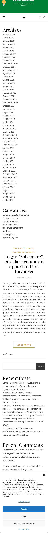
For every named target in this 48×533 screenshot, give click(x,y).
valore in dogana (10, 237)
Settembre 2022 (10, 183)
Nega (24, 516)
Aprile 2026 (8, 47)
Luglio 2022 (8, 190)
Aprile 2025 (8, 86)
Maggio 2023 (9, 157)
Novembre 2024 (10, 102)
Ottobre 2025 (9, 66)
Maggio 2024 (9, 118)
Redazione (8, 354)
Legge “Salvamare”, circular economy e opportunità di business (24, 263)
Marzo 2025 (8, 89)
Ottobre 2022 (9, 180)
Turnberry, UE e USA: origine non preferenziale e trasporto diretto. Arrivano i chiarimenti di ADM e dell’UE (23, 431)
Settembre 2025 (10, 70)
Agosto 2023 (9, 148)
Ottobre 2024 (9, 105)
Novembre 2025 (10, 63)
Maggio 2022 (9, 196)
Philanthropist (9, 449)
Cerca (40, 366)
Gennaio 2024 (9, 131)
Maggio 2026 (9, 44)
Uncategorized (9, 234)
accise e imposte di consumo (16, 214)
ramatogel (7, 466)
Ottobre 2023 (9, 141)
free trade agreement (13, 227)
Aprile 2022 (8, 200)
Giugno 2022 (8, 193)
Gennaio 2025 (9, 96)
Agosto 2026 (9, 34)
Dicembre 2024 (10, 99)
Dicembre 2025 (10, 60)
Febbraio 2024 (9, 128)
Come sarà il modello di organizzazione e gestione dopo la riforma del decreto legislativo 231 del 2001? (21, 386)
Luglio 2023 (8, 151)
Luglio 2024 (8, 112)
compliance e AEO (11, 221)
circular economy (10, 218)
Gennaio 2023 (9, 170)
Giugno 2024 (8, 115)
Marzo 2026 (8, 50)
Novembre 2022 (10, 177)
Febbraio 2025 (9, 92)
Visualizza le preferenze (24, 523)
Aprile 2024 (8, 122)
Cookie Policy (24, 529)
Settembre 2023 (10, 144)
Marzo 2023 (8, 164)
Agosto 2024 (9, 109)
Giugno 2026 (8, 40)
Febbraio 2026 (9, 54)
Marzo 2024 (8, 125)
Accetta (24, 509)
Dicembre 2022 (10, 174)
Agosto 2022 (9, 187)
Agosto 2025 (9, 73)
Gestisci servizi (24, 502)
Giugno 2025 (8, 79)
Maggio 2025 (9, 83)
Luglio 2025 (8, 76)
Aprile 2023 (8, 161)
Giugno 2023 (8, 154)
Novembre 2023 (10, 138)
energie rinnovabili (11, 224)
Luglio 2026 (8, 37)
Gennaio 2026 (9, 57)
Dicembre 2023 (10, 135)
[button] (44, 475)
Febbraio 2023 (9, 167)
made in (6, 231)
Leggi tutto (24, 345)
